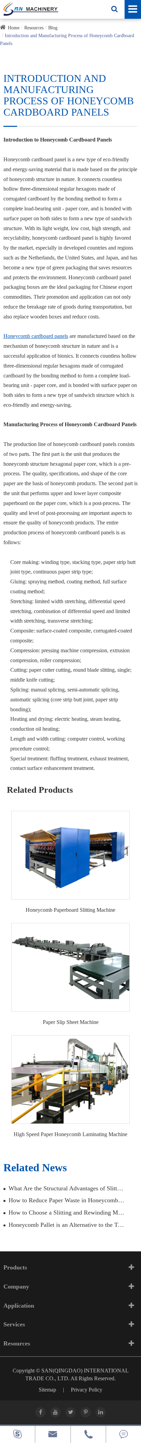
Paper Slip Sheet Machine (71, 1022)
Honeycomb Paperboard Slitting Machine (70, 910)
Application (18, 1305)
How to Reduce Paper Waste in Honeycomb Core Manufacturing (67, 1200)
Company (16, 1286)
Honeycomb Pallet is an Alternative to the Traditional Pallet (67, 1224)
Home (14, 27)
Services (14, 1324)
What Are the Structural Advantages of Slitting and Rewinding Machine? (67, 1188)
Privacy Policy (86, 1390)
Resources (33, 27)
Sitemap (47, 1390)
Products (15, 1267)
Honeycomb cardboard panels (35, 336)
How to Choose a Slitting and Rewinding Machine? (67, 1212)
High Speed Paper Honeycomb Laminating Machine (70, 1134)
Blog (52, 27)
